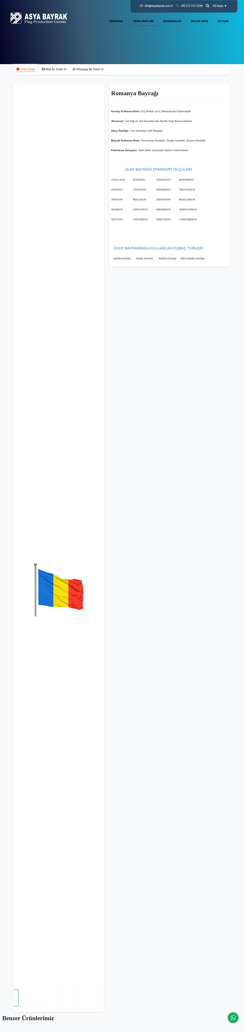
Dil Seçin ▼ (220, 6)
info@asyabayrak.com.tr (159, 6)
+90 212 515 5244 (192, 6)
